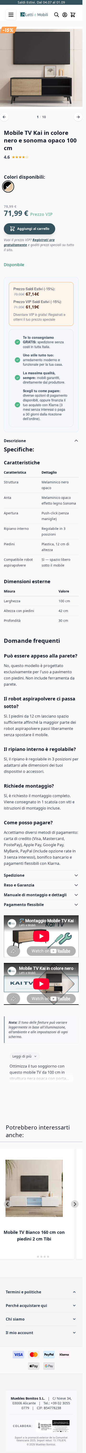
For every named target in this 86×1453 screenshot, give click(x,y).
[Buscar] (56, 15)
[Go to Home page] (34, 14)
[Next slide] (75, 1204)
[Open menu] (11, 15)
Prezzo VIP (41, 214)
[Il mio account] (65, 15)
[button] (41, 1292)
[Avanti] (78, 117)
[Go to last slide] (7, 1204)
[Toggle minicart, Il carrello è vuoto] (73, 15)
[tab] (34, 1257)
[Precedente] (4, 117)
